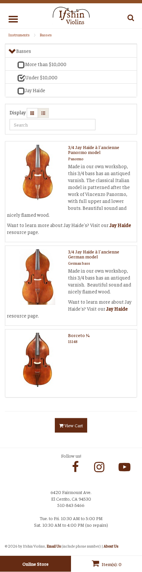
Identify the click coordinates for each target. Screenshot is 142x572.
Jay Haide (120, 225)
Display (18, 112)
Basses (46, 34)
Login (11, 539)
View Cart (73, 425)
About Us (111, 546)
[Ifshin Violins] (71, 15)
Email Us (54, 546)
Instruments (19, 34)
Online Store (35, 564)
